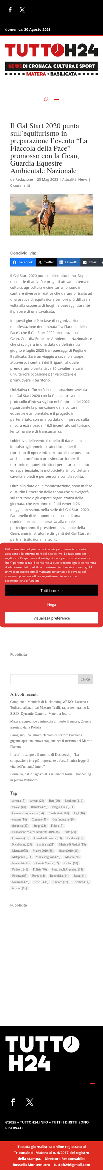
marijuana (45, 844)
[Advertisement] (51, 959)
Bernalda (39, 807)
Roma (38, 876)
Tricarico (81, 882)
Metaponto (21, 857)
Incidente (75, 838)
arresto (37, 800)
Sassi (80, 876)
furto (70, 832)
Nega (51, 604)
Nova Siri (21, 863)
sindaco (60, 882)
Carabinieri (59, 813)
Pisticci (71, 863)
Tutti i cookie (51, 590)
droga (40, 826)
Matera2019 (68, 850)
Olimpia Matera (46, 863)
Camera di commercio (28, 813)
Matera (20, 850)
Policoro (20, 869)
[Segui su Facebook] (10, 10)
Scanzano (20, 882)
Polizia (40, 869)
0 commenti (20, 185)
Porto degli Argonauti (67, 869)
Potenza (19, 876)
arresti (18, 800)
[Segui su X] (22, 10)
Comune (40, 819)
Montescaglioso (48, 857)
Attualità (69, 179)
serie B (41, 882)
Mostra (72, 857)
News (83, 179)
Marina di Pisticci (72, 844)
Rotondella (59, 876)
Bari (54, 800)
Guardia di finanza (48, 838)
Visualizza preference (52, 617)
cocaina (19, 819)
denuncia (20, 826)
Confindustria (63, 819)
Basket (19, 807)
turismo (19, 888)
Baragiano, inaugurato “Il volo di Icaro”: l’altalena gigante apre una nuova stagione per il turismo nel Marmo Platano (51, 741)
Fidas (57, 826)
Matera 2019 (43, 850)
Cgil (79, 813)
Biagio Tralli (62, 807)
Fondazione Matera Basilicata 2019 (36, 832)
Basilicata (74, 800)
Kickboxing (22, 844)
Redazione (24, 179)
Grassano (20, 838)
